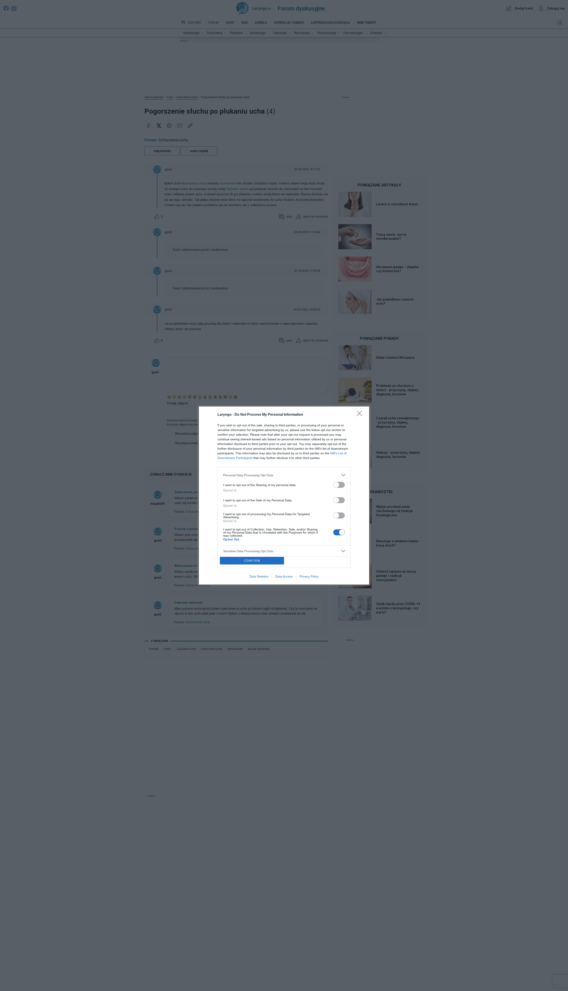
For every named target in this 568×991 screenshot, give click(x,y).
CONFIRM (252, 560)
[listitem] (284, 475)
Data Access (284, 576)
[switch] (339, 485)
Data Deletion (258, 576)
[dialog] (284, 495)
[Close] (361, 415)
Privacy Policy (309, 576)
